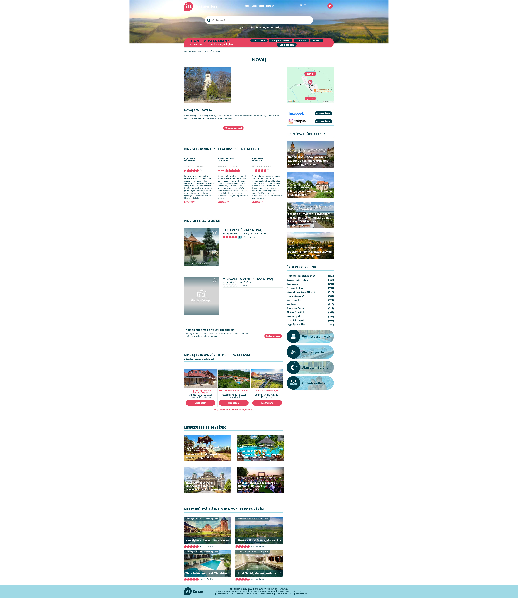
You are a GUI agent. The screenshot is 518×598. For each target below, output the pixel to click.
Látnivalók (290, 591)
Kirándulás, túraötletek (210, 448)
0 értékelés (243, 285)
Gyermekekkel (295, 288)
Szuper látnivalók (192, 448)
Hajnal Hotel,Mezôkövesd (190, 159)
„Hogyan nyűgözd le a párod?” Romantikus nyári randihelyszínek (258, 486)
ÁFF (212, 593)
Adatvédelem (223, 593)
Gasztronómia (293, 209)
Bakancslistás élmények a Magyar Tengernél (202, 455)
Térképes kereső (268, 27)
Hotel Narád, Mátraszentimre (256, 573)
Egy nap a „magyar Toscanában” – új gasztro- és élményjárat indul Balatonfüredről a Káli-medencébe (310, 219)
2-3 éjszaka (259, 40)
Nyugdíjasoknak (280, 40)
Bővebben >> (189, 202)
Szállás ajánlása (223, 591)
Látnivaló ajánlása (258, 591)
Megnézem (200, 402)
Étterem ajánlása (239, 591)
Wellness (301, 40)
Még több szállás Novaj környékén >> (233, 409)
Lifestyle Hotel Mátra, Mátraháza (259, 540)
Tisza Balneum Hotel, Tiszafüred (207, 573)
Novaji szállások (234, 128)
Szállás (281, 591)
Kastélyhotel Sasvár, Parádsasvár (207, 540)
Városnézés (203, 479)
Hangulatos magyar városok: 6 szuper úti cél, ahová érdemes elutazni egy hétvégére (308, 160)
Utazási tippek (200, 450)
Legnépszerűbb (294, 153)
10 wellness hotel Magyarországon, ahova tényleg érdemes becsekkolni (259, 454)
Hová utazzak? (191, 479)
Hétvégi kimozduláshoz (214, 447)
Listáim (270, 5)
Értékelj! (247, 27)
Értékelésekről (237, 593)
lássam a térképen (259, 233)
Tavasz (316, 40)
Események (294, 316)
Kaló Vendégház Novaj (242, 230)
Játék (246, 5)
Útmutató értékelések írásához (259, 593)
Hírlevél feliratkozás (284, 593)
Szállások (261, 445)
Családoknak (287, 44)
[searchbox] (259, 20)
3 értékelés (249, 237)
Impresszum (301, 593)
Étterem (271, 591)
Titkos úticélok (323, 185)
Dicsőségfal (258, 5)
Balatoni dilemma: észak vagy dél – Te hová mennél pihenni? (310, 253)
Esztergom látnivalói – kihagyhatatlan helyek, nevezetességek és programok (205, 486)
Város (299, 591)
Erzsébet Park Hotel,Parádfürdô (227, 159)
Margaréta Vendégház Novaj (248, 278)
